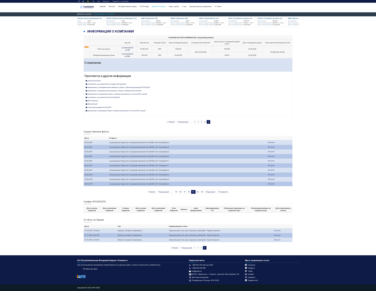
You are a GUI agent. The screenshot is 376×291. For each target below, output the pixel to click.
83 (193, 192)
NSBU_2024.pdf (92, 104)
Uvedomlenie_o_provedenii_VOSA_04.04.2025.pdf (103, 97)
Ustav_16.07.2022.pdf (94, 81)
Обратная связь (91, 269)
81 (185, 192)
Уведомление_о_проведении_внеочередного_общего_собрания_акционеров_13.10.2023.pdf (118, 87)
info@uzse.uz (197, 271)
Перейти (272, 142)
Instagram (251, 277)
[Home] (87, 7)
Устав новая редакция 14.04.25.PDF (99, 107)
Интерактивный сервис (127, 6)
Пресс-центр (174, 6)
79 (176, 192)
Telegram (251, 268)
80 (181, 192)
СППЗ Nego (144, 6)
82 (189, 192)
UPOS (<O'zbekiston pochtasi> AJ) (233, 18)
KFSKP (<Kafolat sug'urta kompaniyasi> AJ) (115, 18)
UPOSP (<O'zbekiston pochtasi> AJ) (263, 18)
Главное (102, 6)
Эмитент (106, 1)
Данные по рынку (159, 6)
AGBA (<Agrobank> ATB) (142, 18)
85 (202, 192)
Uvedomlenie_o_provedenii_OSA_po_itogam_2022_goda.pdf (106, 84)
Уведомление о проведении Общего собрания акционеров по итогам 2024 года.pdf (116, 110)
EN (98, 1)
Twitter (250, 271)
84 (198, 192)
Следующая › (211, 192)
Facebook (251, 265)
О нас (184, 6)
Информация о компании (104, 14)
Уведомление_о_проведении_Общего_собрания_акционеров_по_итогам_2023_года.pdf (117, 94)
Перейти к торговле (120, 1)
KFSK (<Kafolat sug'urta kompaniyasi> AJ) (80, 18)
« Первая (170, 122)
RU (88, 1)
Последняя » (223, 192)
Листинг (112, 6)
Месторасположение (200, 277)
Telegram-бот (253, 280)
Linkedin (251, 274)
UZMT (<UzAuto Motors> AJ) (202, 18)
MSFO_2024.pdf (92, 101)
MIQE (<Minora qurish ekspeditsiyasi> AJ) (295, 18)
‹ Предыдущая (182, 122)
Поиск (218, 6)
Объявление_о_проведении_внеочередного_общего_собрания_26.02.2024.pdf (114, 91)
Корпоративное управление (200, 6)
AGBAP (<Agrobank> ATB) (172, 18)
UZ (93, 1)
